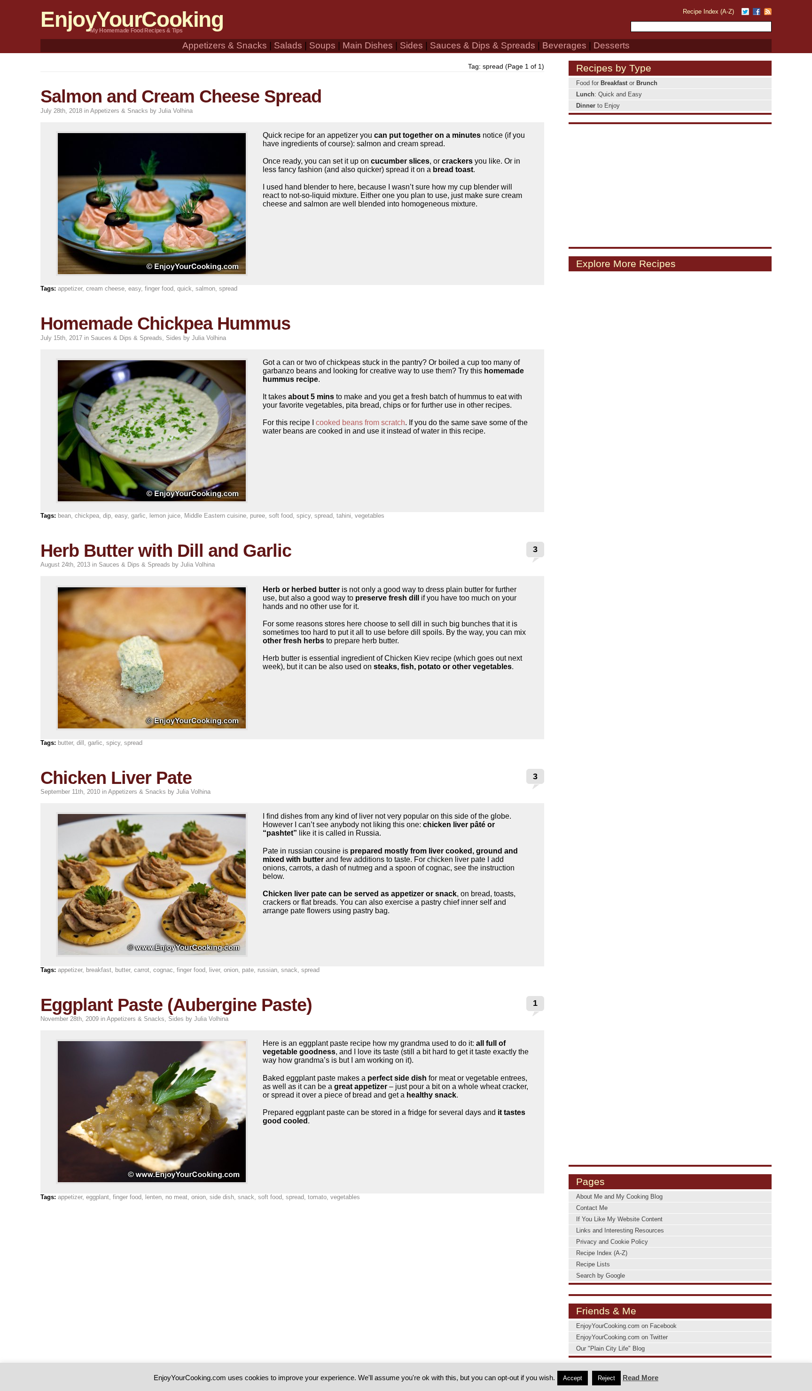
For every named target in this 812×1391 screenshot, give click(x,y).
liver (214, 969)
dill (80, 742)
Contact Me (592, 1207)
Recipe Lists (593, 1264)
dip (107, 515)
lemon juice (164, 515)
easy (134, 288)
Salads (288, 45)
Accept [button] (572, 1378)
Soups (322, 45)
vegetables (369, 515)
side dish (222, 1197)
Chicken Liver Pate (116, 777)
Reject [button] (606, 1378)
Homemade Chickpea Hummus (165, 323)
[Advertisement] (670, 185)
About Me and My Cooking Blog (619, 1196)
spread (228, 288)
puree (257, 515)
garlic (138, 515)
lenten (153, 1197)
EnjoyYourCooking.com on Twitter (622, 1337)
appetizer (70, 288)
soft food (281, 515)
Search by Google (600, 1275)
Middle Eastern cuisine (215, 515)
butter (65, 742)
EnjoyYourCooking (131, 20)
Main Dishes (368, 45)
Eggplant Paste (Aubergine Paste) (176, 1005)
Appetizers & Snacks (224, 45)
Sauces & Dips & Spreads (482, 45)
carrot (141, 969)
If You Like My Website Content (619, 1219)
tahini (343, 515)
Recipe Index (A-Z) (708, 11)
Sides (411, 45)
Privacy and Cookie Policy (612, 1241)
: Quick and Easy (609, 94)
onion (231, 969)
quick (184, 288)
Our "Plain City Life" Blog (610, 1348)
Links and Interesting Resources (620, 1230)
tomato (317, 1197)
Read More (640, 1378)
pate (248, 969)
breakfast (98, 969)
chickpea (87, 515)
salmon (205, 288)
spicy (304, 515)
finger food (159, 288)
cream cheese (105, 288)
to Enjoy (598, 105)
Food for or (616, 83)
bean (64, 515)
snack (289, 969)
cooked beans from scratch (360, 423)
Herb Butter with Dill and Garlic (165, 550)
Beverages (564, 45)
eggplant (97, 1197)
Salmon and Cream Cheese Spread (180, 96)
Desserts (611, 45)
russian (267, 969)
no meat (176, 1197)
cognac (163, 969)
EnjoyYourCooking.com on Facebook (626, 1325)
